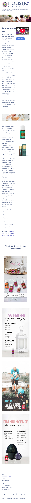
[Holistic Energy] (15, 7)
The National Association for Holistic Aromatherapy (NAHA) (8, 233)
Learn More (20, 38)
